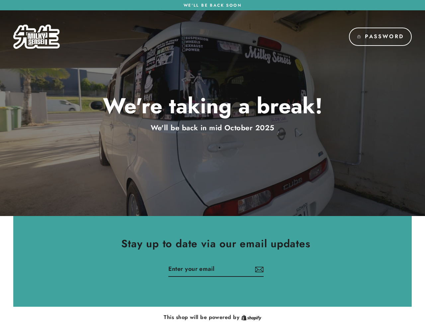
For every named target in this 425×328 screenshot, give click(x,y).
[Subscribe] (258, 269)
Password (384, 36)
